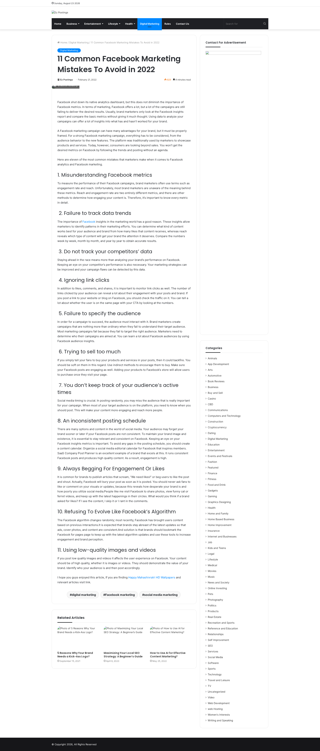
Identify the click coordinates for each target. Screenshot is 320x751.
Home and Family (218, 513)
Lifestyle (113, 23)
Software (213, 662)
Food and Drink (217, 484)
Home (57, 23)
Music (211, 576)
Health (129, 23)
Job (210, 542)
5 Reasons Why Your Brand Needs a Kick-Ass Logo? (75, 654)
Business (71, 23)
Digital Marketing (149, 23)
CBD (210, 404)
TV (209, 685)
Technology (215, 674)
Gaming (212, 496)
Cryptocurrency (217, 427)
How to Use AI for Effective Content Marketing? (168, 654)
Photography (215, 599)
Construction (215, 421)
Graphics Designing (219, 502)
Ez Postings (66, 79)
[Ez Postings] (60, 12)
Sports (212, 668)
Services (213, 651)
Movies (212, 571)
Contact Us (182, 23)
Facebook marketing (120, 595)
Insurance (214, 530)
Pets (210, 593)
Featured (213, 467)
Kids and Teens (217, 548)
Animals (212, 358)
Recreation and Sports (221, 622)
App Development (218, 364)
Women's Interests (219, 714)
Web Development (219, 703)
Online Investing (217, 588)
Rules (167, 23)
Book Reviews (216, 381)
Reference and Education (223, 628)
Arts (210, 369)
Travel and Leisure (219, 680)
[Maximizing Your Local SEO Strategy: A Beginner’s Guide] (124, 637)
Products (213, 611)
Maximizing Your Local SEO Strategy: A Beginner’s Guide (123, 654)
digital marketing (84, 595)
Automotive (214, 375)
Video (211, 697)
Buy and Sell (215, 392)
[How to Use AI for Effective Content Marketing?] (170, 637)
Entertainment (92, 23)
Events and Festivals (220, 456)
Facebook (88, 221)
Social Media (215, 657)
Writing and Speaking (220, 720)
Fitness (212, 479)
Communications (218, 410)
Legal (211, 553)
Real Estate (214, 616)
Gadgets (213, 490)
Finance (212, 473)
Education (214, 444)
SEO (210, 645)
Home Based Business (221, 519)
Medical (212, 565)
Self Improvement (218, 639)
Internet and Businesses (222, 536)
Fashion (212, 461)
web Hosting (215, 708)
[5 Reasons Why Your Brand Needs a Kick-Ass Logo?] (77, 637)
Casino (212, 398)
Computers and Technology (224, 415)
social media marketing (161, 595)
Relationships (216, 634)
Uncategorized (216, 691)
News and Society (218, 582)
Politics (212, 605)
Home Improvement (219, 525)
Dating (212, 433)
